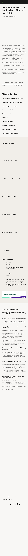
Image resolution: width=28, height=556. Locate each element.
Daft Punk (4, 76)
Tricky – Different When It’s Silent (10, 133)
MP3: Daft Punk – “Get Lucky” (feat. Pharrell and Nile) (13, 69)
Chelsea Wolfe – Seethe (7, 121)
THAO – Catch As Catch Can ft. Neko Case (12, 98)
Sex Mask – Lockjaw (7, 113)
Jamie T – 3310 (5, 117)
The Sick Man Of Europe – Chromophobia (12, 102)
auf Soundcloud (15, 337)
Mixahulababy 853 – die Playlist (9, 129)
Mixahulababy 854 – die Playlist (9, 106)
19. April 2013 (9, 262)
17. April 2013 (9, 273)
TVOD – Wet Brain (6, 250)
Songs (14, 16)
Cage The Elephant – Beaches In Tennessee (11, 160)
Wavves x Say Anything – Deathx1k (9, 232)
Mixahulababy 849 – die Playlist (9, 214)
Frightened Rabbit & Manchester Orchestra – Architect (7, 84)
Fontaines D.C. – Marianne (8, 125)
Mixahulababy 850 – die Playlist (9, 196)
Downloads (10, 16)
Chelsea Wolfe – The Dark (8, 109)
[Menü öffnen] (25, 2)
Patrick (7, 275)
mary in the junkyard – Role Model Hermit (11, 178)
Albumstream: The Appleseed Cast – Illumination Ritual (18, 84)
